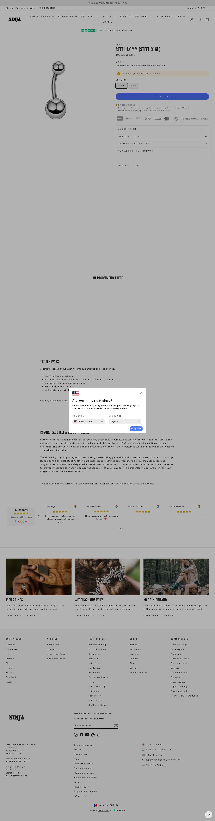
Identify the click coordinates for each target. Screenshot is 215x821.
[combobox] (83, 421)
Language (115, 416)
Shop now (136, 428)
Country (78, 416)
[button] (141, 393)
